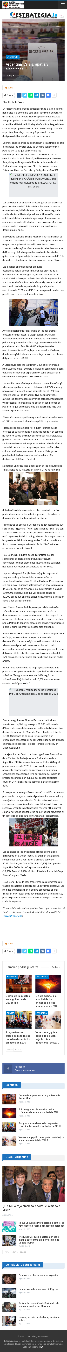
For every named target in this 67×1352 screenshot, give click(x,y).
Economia (12, 976)
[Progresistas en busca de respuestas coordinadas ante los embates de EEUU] (19, 1020)
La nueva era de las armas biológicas (38, 1289)
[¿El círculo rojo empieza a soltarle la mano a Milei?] (33, 1184)
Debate (10, 1013)
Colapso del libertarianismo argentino (39, 1275)
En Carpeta (12, 57)
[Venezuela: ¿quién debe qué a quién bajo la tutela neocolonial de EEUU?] (48, 1020)
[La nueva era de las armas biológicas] (9, 1293)
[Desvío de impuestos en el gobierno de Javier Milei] (19, 984)
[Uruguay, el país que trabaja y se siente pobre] (9, 1321)
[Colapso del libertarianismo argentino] (9, 1279)
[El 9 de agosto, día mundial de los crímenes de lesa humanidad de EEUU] (48, 984)
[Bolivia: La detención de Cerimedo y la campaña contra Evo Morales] (9, 1307)
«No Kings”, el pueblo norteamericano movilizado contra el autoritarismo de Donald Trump (39, 1240)
